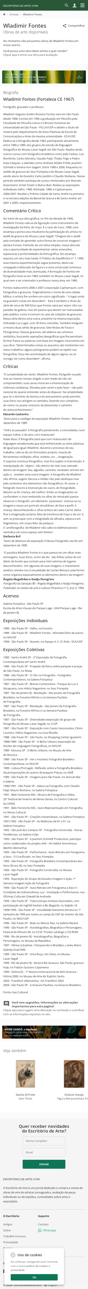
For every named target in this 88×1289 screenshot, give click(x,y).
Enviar (44, 1164)
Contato (43, 1224)
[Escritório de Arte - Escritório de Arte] (21, 1179)
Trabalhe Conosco (14, 1236)
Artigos (7, 1224)
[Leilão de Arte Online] (44, 82)
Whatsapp (49, 1230)
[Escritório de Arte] (20, 5)
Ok (34, 1277)
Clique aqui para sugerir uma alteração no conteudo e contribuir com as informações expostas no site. (43, 1008)
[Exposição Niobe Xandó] (44, 1037)
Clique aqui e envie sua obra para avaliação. (30, 55)
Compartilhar (76, 25)
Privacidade (10, 1242)
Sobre (7, 1230)
